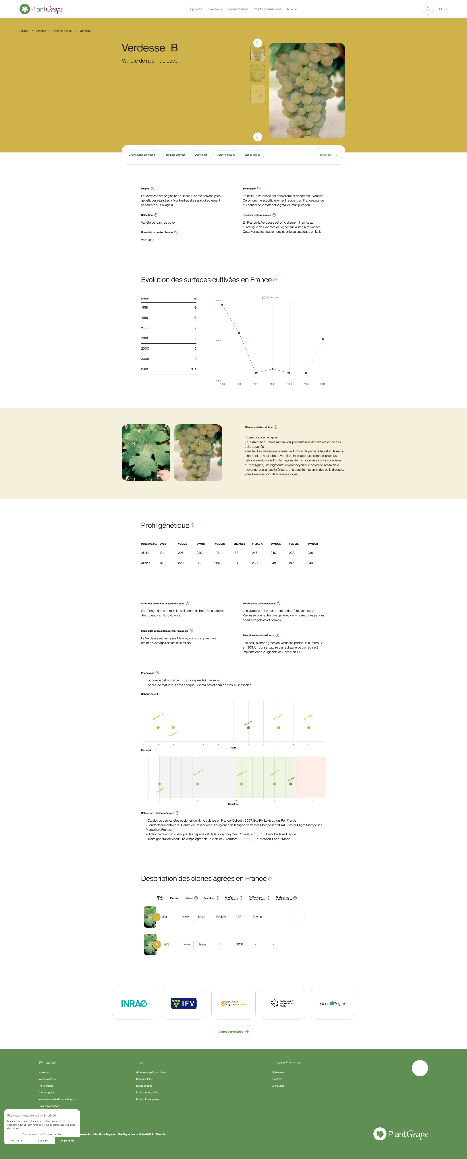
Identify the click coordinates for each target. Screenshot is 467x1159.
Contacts (277, 1079)
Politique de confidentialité (135, 1134)
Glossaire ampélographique (151, 1072)
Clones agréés (47, 1092)
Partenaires (278, 1072)
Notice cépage (144, 1085)
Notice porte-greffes (147, 1092)
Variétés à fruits (47, 1079)
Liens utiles (278, 1085)
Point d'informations (49, 1106)
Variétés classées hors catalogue (56, 1099)
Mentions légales (104, 1134)
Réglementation (144, 1079)
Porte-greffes (46, 1085)
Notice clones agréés (147, 1099)
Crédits (161, 1134)
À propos (44, 1072)
